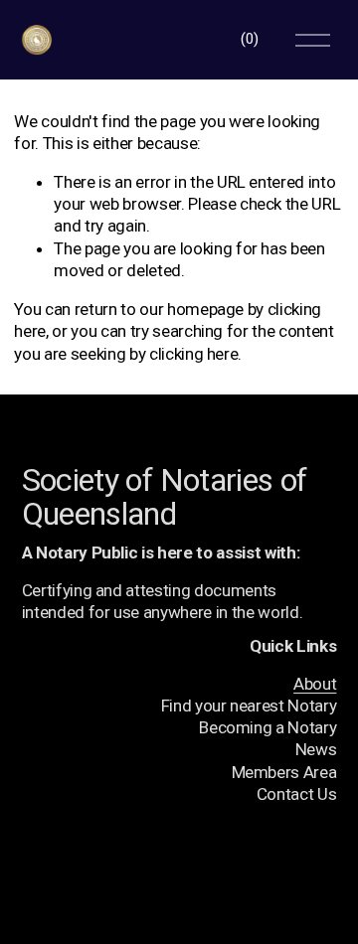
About (314, 684)
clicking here (194, 354)
